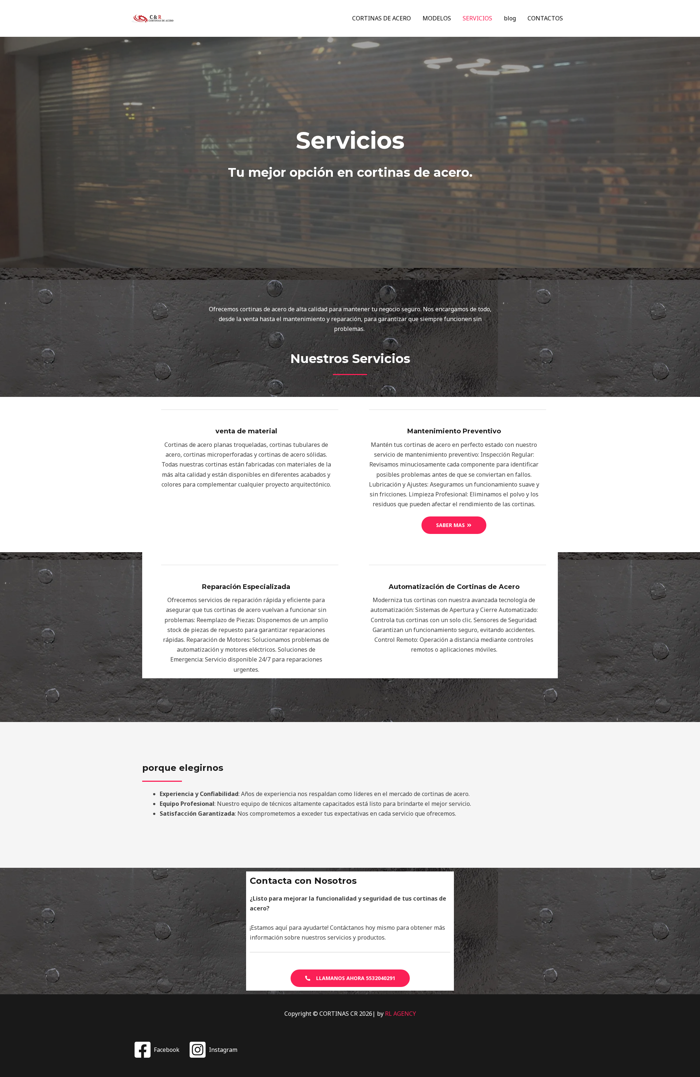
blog (510, 18)
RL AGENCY (400, 1014)
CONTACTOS (545, 18)
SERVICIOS (477, 18)
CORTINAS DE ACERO (381, 18)
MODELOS (437, 18)
